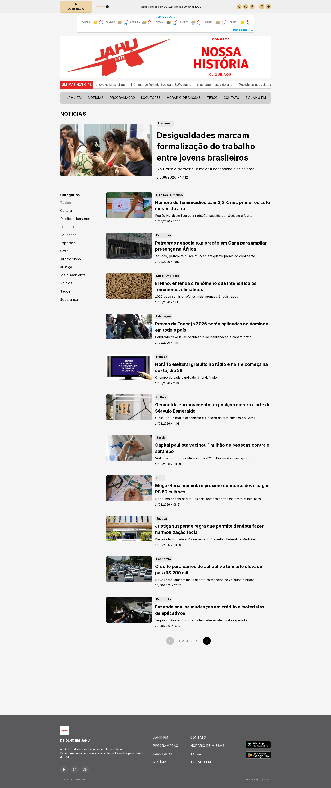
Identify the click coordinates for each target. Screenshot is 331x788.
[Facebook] (252, 6)
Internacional (71, 259)
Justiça (66, 267)
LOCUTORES (151, 98)
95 (196, 641)
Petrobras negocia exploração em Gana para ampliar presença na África (261, 84)
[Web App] (261, 6)
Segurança (69, 299)
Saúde (65, 291)
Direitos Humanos (75, 219)
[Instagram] (245, 6)
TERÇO (212, 98)
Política (66, 283)
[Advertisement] (165, 679)
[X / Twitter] (239, 6)
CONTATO (231, 98)
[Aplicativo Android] (268, 6)
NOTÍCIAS (96, 98)
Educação (68, 235)
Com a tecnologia (252, 779)
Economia (68, 227)
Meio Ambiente (73, 275)
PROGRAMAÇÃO (122, 98)
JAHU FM (74, 98)
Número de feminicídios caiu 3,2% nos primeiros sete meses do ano (149, 84)
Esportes (67, 243)
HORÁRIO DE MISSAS (184, 98)
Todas (65, 202)
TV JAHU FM (256, 98)
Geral (64, 251)
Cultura (66, 210)
